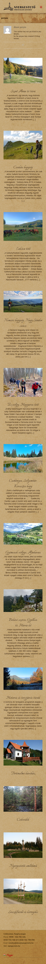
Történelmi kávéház (23, 773)
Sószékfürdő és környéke (23, 912)
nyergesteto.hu (14, 946)
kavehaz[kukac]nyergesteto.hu (21, 943)
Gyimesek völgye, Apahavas (23, 552)
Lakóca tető (23, 249)
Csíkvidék (23, 820)
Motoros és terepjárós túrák (23, 698)
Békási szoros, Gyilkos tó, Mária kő (23, 622)
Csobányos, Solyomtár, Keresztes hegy (23, 483)
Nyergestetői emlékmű (23, 866)
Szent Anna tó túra (23, 91)
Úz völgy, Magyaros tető (23, 405)
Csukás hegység (23, 167)
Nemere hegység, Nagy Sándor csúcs (23, 323)
